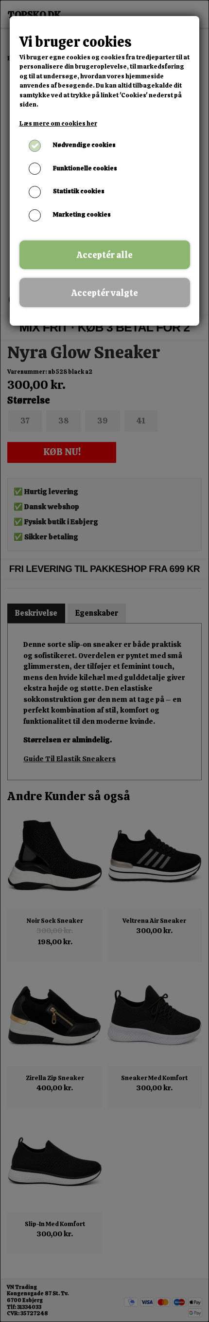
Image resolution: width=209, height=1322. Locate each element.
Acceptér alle (105, 254)
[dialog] (104, 661)
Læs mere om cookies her (58, 123)
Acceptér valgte (104, 292)
